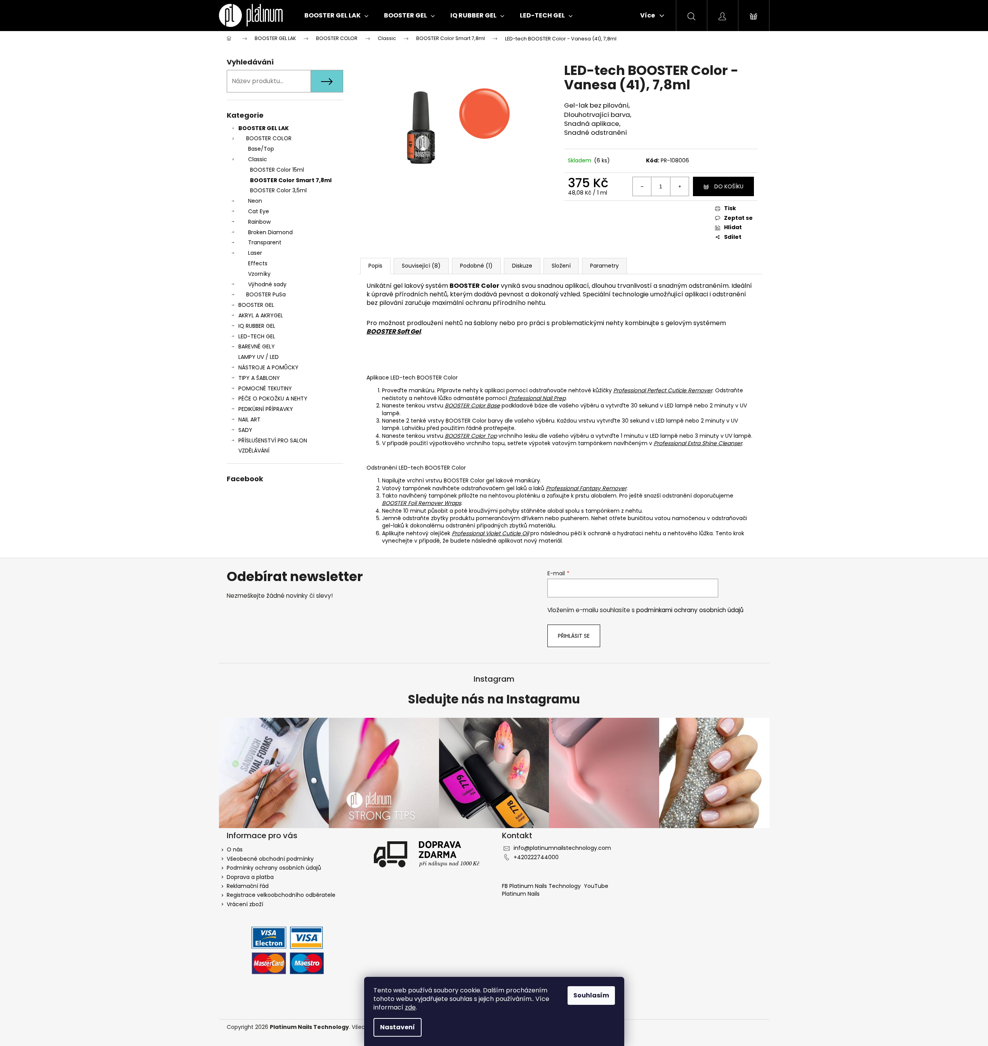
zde (410, 1007)
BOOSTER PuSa (266, 294)
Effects (257, 263)
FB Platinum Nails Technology (542, 886)
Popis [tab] (375, 266)
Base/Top (261, 149)
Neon (255, 201)
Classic (257, 159)
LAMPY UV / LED (258, 357)
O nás (235, 849)
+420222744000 (536, 857)
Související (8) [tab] (421, 266)
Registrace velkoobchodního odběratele (281, 895)
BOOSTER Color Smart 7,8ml (291, 180)
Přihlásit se (574, 636)
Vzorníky (259, 274)
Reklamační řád (248, 886)
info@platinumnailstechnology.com (562, 848)
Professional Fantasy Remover (586, 488)
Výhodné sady (267, 284)
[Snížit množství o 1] (642, 186)
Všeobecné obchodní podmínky (270, 859)
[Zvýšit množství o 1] (679, 186)
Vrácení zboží (245, 904)
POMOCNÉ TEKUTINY (265, 388)
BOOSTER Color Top (471, 436)
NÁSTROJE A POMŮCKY (268, 367)
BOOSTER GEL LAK (263, 128)
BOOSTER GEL (256, 305)
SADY (245, 430)
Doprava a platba (250, 877)
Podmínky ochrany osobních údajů (274, 868)
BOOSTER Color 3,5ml (278, 190)
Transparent (264, 242)
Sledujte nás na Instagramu (494, 699)
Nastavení (397, 1027)
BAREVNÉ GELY (256, 346)
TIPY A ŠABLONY (259, 378)
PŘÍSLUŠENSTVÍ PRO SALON (272, 440)
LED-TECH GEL (256, 336)
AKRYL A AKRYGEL (260, 315)
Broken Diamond (270, 232)
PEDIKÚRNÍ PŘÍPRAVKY (265, 409)
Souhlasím (591, 995)
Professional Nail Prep (537, 398)
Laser (255, 253)
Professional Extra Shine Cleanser (698, 443)
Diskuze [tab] (522, 266)
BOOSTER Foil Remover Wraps (421, 503)
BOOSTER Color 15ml (277, 170)
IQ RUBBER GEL (256, 326)
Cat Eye (258, 211)
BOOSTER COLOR (269, 138)
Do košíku (728, 186)
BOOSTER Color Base (472, 405)
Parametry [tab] (604, 266)
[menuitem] (336, 15)
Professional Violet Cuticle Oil (490, 533)
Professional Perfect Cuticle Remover (662, 390)
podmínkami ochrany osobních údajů (689, 610)
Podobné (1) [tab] (476, 266)
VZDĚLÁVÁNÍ (253, 450)
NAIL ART (249, 419)
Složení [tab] (561, 266)
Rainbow (259, 222)
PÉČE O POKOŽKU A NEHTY (272, 398)
